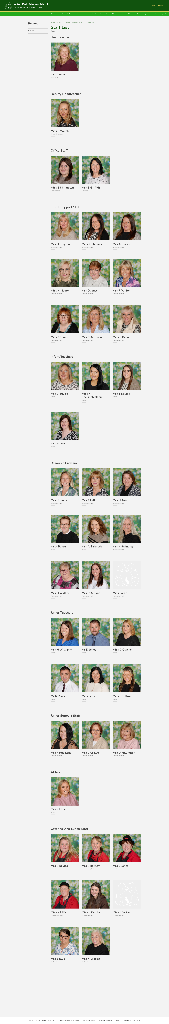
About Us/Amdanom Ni (74, 22)
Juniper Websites (74, 1021)
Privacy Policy (127, 1021)
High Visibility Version (89, 1021)
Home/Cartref (56, 22)
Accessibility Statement (105, 1021)
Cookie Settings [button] (135, 1021)
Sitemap (117, 1021)
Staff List (90, 22)
